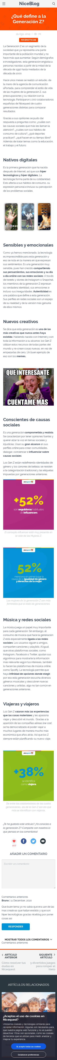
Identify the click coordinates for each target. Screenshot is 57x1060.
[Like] (14, 841)
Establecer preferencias (28, 1055)
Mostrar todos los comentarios (27, 939)
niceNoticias (28, 40)
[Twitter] (33, 841)
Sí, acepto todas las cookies (28, 1047)
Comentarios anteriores (15, 896)
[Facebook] (23, 841)
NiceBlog (29, 4)
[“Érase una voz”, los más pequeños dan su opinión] (28, 1009)
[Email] (43, 841)
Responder (15, 926)
